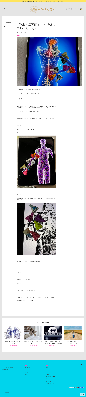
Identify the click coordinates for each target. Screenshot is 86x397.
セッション (27, 372)
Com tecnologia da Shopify (6, 392)
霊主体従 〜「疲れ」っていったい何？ (29, 93)
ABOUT (47, 367)
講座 (25, 369)
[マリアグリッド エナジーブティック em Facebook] (66, 9)
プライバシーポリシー (50, 383)
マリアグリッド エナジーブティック (12, 364)
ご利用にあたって (49, 378)
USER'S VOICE (48, 374)
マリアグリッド (27, 367)
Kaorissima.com (5, 369)
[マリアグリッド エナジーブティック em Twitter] (69, 9)
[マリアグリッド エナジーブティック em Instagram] (71, 9)
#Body (5, 26)
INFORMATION (48, 372)
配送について (48, 381)
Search (26, 374)
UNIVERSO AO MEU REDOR (51, 376)
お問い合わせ (48, 369)
